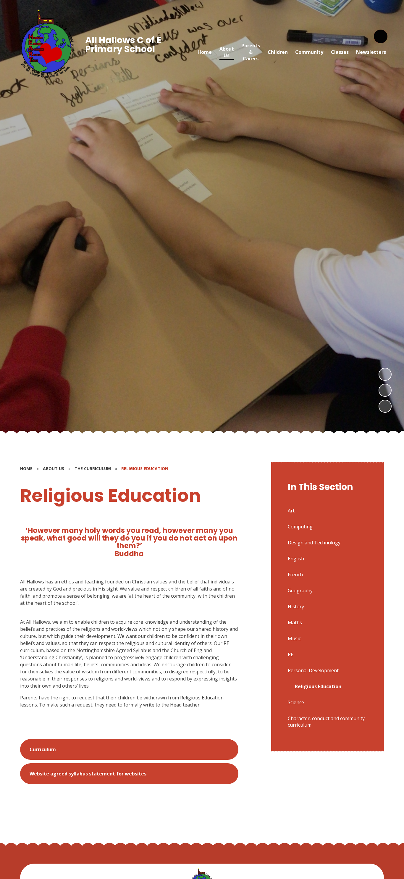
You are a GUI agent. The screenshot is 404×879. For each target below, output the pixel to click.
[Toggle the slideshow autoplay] (385, 406)
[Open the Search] (380, 36)
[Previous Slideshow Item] (385, 390)
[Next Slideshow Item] (385, 374)
